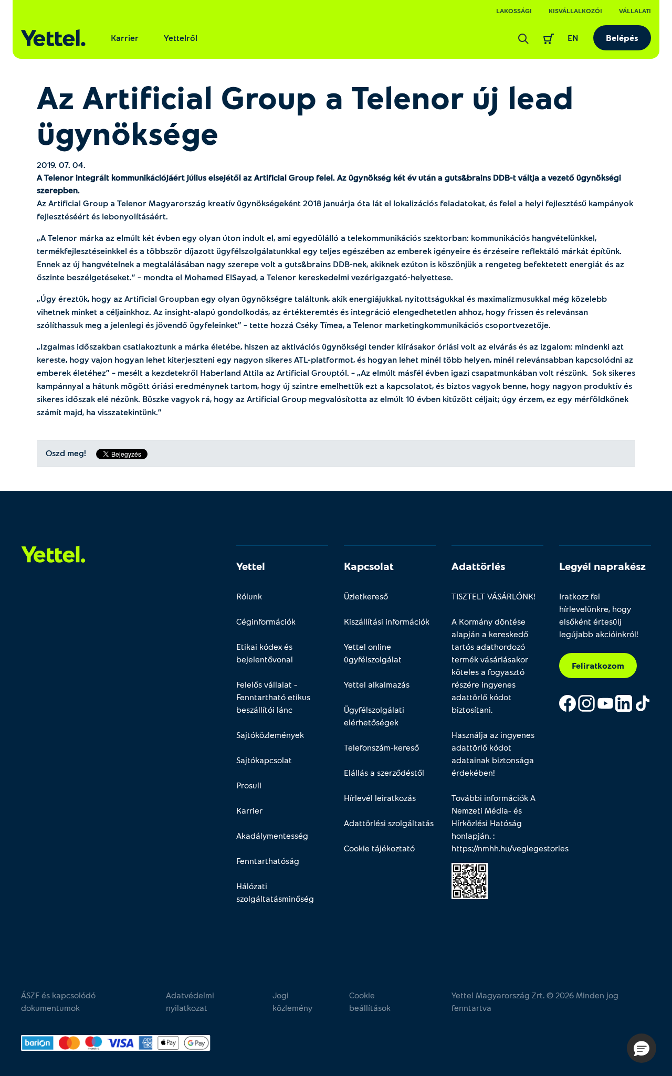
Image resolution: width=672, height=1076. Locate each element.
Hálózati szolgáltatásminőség (275, 892)
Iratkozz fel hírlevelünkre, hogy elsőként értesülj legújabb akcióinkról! (598, 615)
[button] (641, 1048)
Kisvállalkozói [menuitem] (575, 10)
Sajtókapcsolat (264, 760)
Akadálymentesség (272, 835)
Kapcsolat (369, 566)
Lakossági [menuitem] (514, 10)
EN (573, 38)
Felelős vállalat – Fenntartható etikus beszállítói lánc (273, 696)
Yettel (250, 566)
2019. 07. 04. (61, 165)
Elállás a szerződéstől (384, 772)
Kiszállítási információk (386, 621)
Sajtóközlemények (270, 735)
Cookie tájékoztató (379, 848)
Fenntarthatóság (267, 861)
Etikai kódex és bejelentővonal (264, 652)
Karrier (125, 38)
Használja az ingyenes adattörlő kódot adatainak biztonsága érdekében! (493, 753)
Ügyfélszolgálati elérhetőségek (374, 715)
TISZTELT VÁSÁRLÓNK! (494, 596)
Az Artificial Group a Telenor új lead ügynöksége (305, 114)
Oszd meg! (66, 453)
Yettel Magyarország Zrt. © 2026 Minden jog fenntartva (535, 1001)
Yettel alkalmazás (377, 684)
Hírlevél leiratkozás (380, 798)
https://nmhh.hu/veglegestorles (510, 848)
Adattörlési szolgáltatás (389, 823)
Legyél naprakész (602, 566)
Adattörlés (478, 566)
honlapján (470, 835)
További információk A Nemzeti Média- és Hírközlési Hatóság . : (497, 823)
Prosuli (248, 785)
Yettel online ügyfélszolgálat (373, 652)
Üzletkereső (366, 596)
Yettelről (180, 38)
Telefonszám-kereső (381, 747)
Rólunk (249, 596)
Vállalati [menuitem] (635, 10)
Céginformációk (266, 621)
